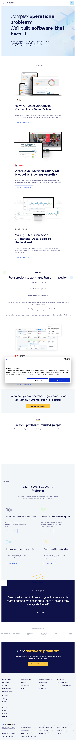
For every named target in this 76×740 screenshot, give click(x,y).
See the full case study (23, 122)
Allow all (59, 380)
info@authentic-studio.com (9, 733)
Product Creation (6, 679)
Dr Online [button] (4, 710)
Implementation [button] (43, 688)
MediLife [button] (4, 713)
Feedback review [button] (43, 682)
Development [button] (24, 682)
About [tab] (60, 363)
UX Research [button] (5, 682)
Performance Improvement (45, 679)
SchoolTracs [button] (5, 708)
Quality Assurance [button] (25, 685)
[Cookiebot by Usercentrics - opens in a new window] (63, 359)
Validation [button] (41, 685)
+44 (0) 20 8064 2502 (7, 736)
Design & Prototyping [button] (7, 691)
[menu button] (72, 3)
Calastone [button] (5, 705)
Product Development (26, 679)
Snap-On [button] (4, 716)
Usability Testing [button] (6, 688)
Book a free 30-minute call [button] (38, 664)
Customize (37, 380)
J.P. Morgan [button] (5, 699)
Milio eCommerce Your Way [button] (64, 685)
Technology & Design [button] (62, 682)
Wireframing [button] (5, 685)
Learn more (10, 531)
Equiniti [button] (4, 702)
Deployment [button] (24, 688)
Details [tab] (38, 363)
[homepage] (9, 3)
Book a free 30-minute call (38, 406)
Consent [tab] (16, 363)
